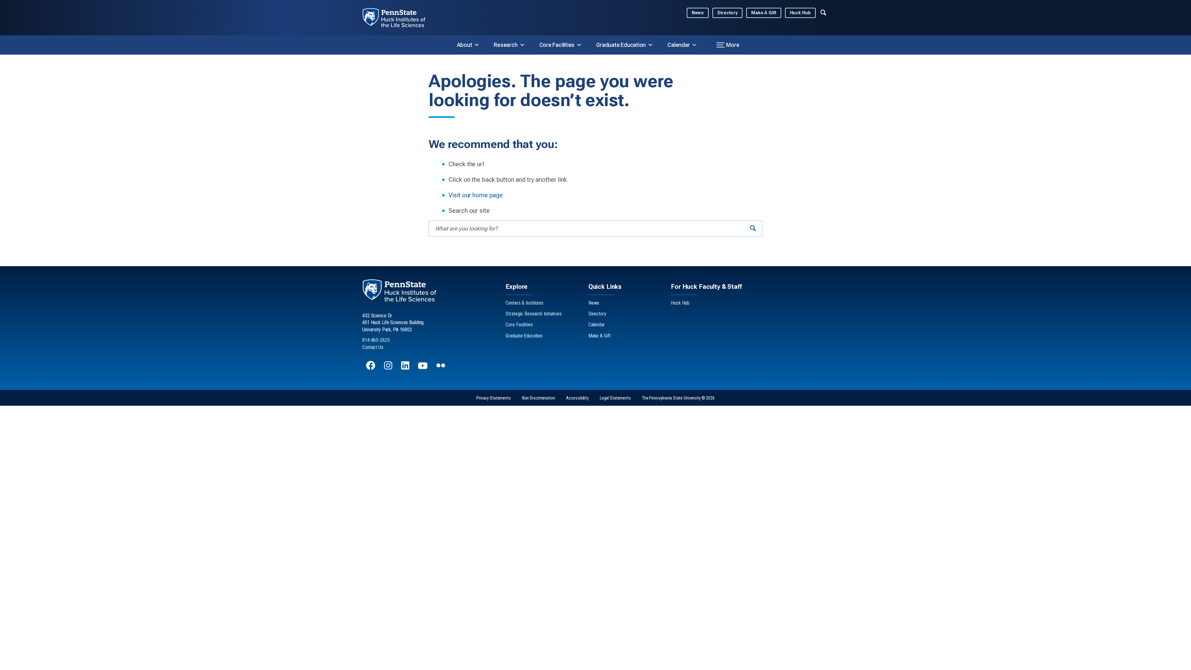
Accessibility (577, 398)
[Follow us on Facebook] (371, 368)
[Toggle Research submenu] (522, 45)
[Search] (753, 228)
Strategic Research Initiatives (533, 314)
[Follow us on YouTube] (423, 368)
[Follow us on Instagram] (389, 368)
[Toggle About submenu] (477, 45)
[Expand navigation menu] (823, 12)
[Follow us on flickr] (441, 368)
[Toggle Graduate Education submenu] (650, 45)
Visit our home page (475, 195)
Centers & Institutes (524, 303)
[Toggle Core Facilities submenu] (579, 45)
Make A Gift (763, 13)
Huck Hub (800, 13)
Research (505, 45)
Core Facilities (557, 45)
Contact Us (372, 347)
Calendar (678, 45)
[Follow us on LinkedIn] (406, 368)
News (698, 13)
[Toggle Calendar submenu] (694, 45)
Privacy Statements (493, 398)
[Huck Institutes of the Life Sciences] (399, 17)
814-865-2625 (376, 340)
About (464, 45)
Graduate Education (621, 45)
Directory (727, 13)
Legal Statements (615, 398)
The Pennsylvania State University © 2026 (678, 398)
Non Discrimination (538, 398)
